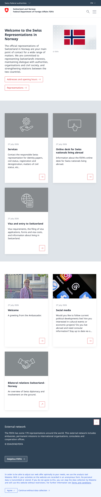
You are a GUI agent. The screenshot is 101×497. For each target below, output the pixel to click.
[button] (96, 422)
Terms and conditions (81, 482)
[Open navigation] (94, 11)
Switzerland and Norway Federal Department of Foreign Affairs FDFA (33, 10)
